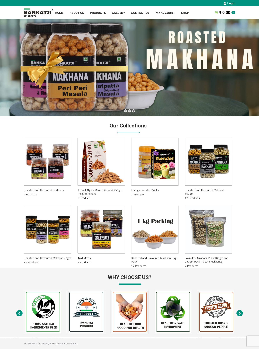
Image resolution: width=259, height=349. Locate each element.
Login (231, 3)
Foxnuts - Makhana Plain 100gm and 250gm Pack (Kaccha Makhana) (206, 262)
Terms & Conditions (67, 343)
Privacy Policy (49, 343)
